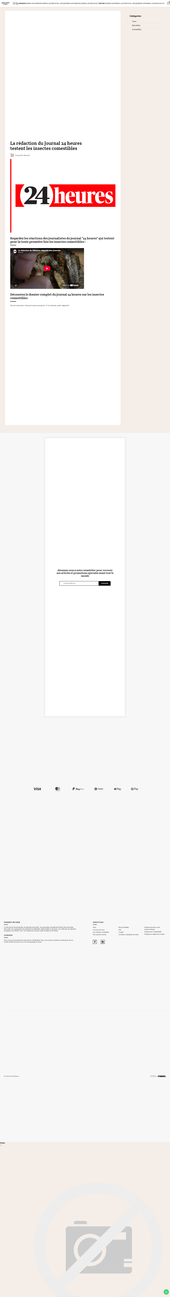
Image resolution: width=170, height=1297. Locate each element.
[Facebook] (95, 942)
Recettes (136, 25)
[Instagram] (103, 942)
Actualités (136, 29)
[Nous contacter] (166, 1291)
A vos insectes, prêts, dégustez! (57, 305)
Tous (134, 21)
